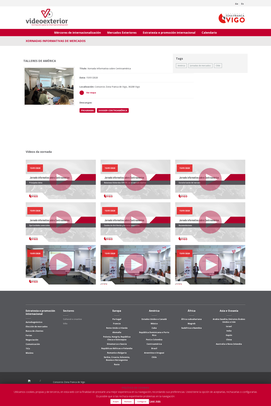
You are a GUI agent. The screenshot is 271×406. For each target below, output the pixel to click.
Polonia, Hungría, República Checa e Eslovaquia (116, 338)
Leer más (155, 401)
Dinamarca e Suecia (117, 344)
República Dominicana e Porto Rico (154, 334)
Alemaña (116, 332)
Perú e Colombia (154, 339)
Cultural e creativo (72, 319)
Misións (29, 353)
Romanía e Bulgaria (117, 352)
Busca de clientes (34, 331)
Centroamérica (154, 344)
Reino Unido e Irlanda (117, 328)
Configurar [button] (141, 401)
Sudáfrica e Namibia (191, 328)
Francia (117, 323)
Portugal (116, 319)
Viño (65, 323)
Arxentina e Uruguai (154, 352)
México (154, 323)
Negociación (32, 339)
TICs (28, 348)
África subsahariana (191, 319)
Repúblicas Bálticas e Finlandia (116, 348)
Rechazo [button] (128, 401)
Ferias (29, 335)
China (229, 339)
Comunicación (33, 344)
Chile (154, 357)
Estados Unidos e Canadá (154, 319)
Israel (229, 326)
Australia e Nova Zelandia (229, 344)
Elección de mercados (37, 326)
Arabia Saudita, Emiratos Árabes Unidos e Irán (229, 320)
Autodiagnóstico (34, 322)
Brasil (154, 348)
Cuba (154, 328)
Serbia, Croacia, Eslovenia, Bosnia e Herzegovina (117, 358)
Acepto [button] (116, 401)
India (228, 330)
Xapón (229, 335)
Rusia (117, 364)
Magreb (191, 323)
